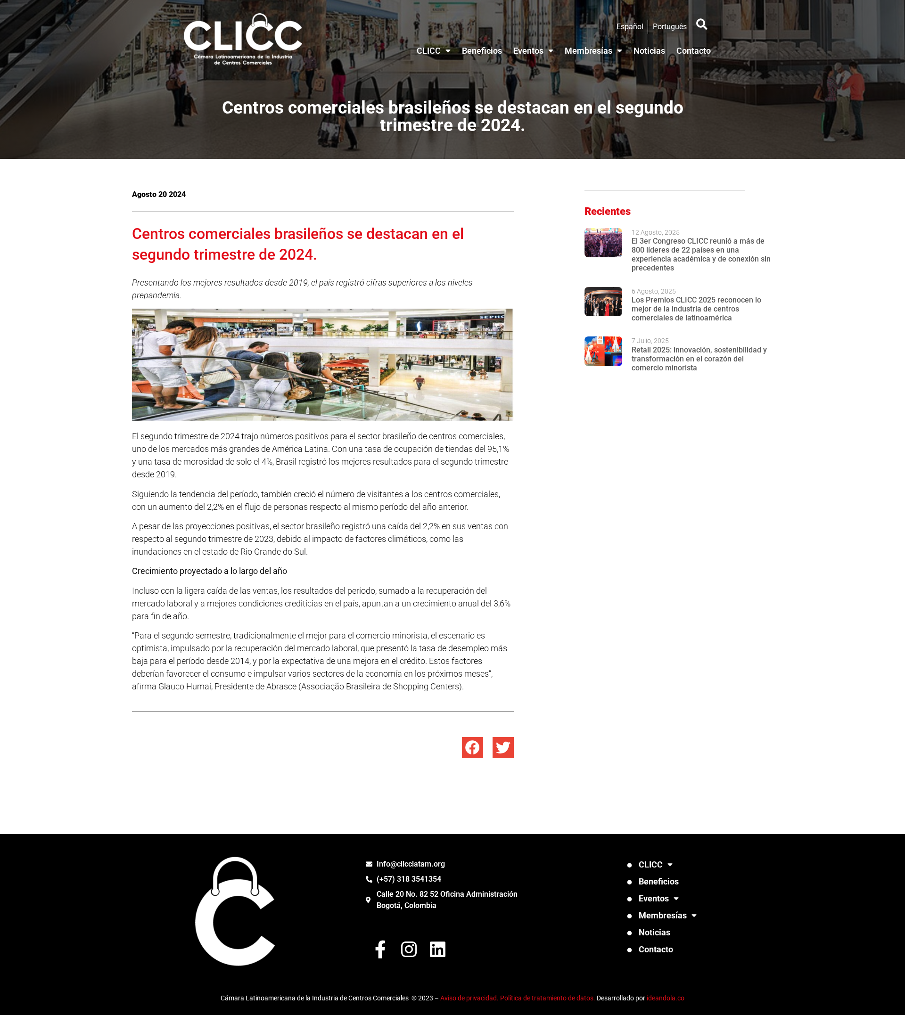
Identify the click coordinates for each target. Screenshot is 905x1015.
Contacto (693, 51)
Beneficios (482, 51)
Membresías (588, 51)
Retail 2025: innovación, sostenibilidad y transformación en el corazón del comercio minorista (699, 358)
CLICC (429, 51)
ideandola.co (665, 998)
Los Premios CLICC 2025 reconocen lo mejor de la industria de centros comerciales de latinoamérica (696, 308)
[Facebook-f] (380, 949)
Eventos (528, 51)
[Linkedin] (437, 949)
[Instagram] (409, 949)
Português (670, 26)
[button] (701, 24)
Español (630, 26)
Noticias (649, 51)
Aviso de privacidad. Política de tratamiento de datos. (517, 998)
